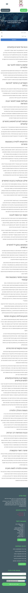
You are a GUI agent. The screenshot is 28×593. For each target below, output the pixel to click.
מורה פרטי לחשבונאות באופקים (19, 560)
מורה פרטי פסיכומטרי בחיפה (20, 553)
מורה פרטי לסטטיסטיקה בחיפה (19, 549)
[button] (7, 4)
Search (14, 39)
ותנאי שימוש (9, 580)
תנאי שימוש (21, 513)
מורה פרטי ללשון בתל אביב (20, 551)
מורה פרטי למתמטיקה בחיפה (20, 556)
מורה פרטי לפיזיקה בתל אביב (20, 558)
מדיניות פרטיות (15, 580)
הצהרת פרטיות (20, 514)
